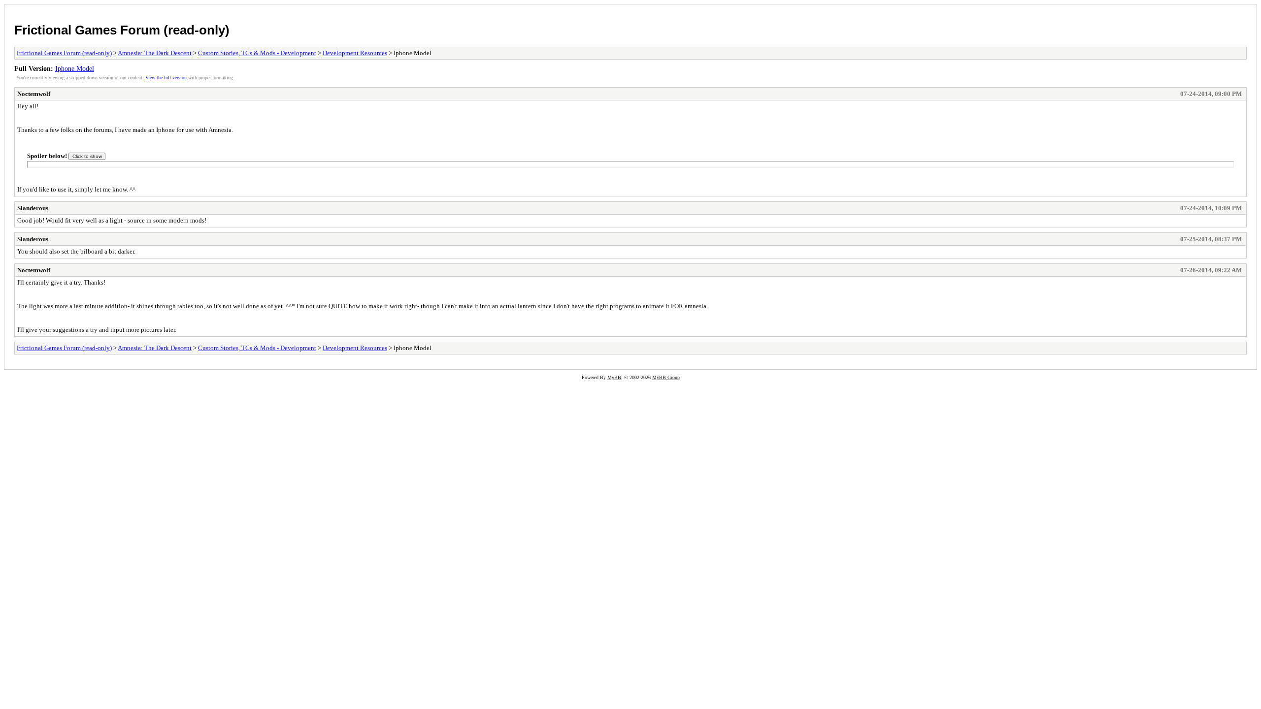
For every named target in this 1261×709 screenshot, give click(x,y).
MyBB (614, 377)
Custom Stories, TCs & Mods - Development (257, 53)
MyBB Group (666, 377)
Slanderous (32, 208)
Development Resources (355, 53)
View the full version (166, 77)
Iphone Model (74, 68)
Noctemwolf (33, 93)
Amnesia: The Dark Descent (155, 53)
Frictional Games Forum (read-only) (122, 30)
